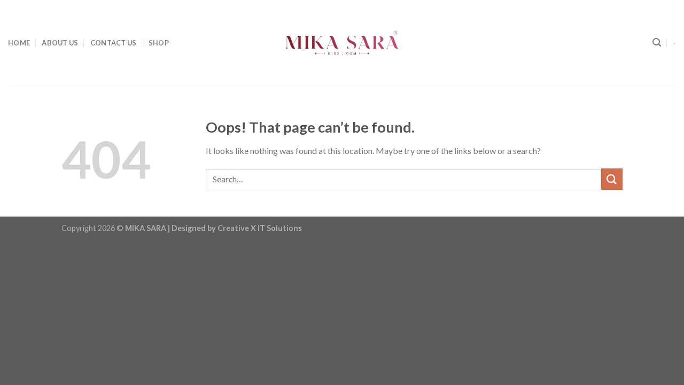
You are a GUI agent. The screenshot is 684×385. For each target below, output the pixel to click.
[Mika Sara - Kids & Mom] (342, 43)
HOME (19, 42)
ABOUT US (60, 42)
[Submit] (612, 178)
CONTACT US (113, 42)
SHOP (159, 42)
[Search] (656, 42)
